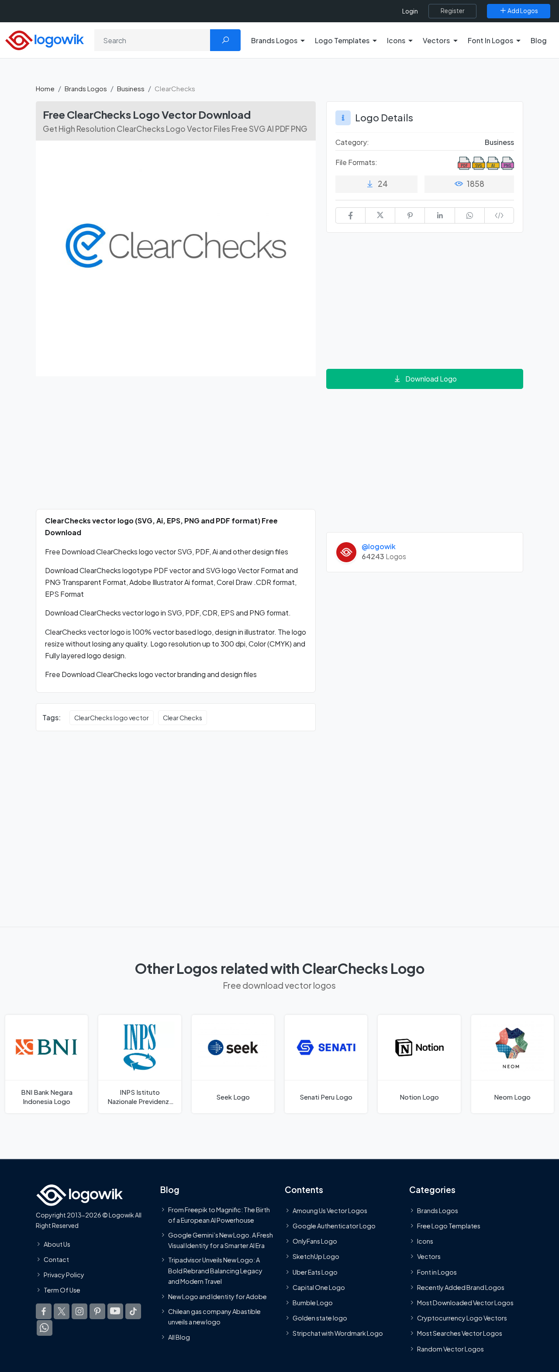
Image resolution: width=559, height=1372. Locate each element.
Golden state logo (320, 1318)
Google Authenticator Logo (334, 1226)
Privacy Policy (64, 1275)
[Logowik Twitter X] (61, 1311)
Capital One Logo (319, 1287)
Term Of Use (62, 1290)
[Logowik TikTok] (133, 1311)
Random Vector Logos (450, 1348)
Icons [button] (396, 40)
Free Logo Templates (448, 1226)
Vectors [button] (436, 40)
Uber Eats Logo (315, 1272)
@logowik (379, 546)
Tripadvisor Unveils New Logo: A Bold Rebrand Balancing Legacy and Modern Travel (215, 1270)
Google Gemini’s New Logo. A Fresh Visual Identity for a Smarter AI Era (220, 1240)
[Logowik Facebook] (44, 1311)
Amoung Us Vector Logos (330, 1210)
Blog (539, 40)
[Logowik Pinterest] (97, 1311)
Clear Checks (182, 718)
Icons (425, 1241)
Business (131, 88)
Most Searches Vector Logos (459, 1333)
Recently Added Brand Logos (460, 1287)
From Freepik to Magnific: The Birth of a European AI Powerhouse (219, 1214)
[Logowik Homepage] (44, 39)
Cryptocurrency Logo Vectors (462, 1318)
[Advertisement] (176, 448)
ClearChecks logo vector (111, 718)
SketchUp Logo (316, 1256)
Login (410, 11)
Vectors (429, 1256)
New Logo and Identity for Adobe (217, 1296)
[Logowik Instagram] (79, 1311)
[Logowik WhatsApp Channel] (44, 1328)
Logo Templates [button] (342, 40)
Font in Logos (437, 1272)
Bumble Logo (313, 1303)
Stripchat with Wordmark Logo (338, 1333)
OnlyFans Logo (315, 1241)
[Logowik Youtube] (115, 1311)
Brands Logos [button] (274, 40)
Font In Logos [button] (490, 40)
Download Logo (431, 378)
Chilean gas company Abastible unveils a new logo (214, 1316)
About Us (57, 1244)
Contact (56, 1259)
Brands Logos (86, 88)
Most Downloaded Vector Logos (465, 1303)
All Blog (179, 1337)
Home (45, 88)
